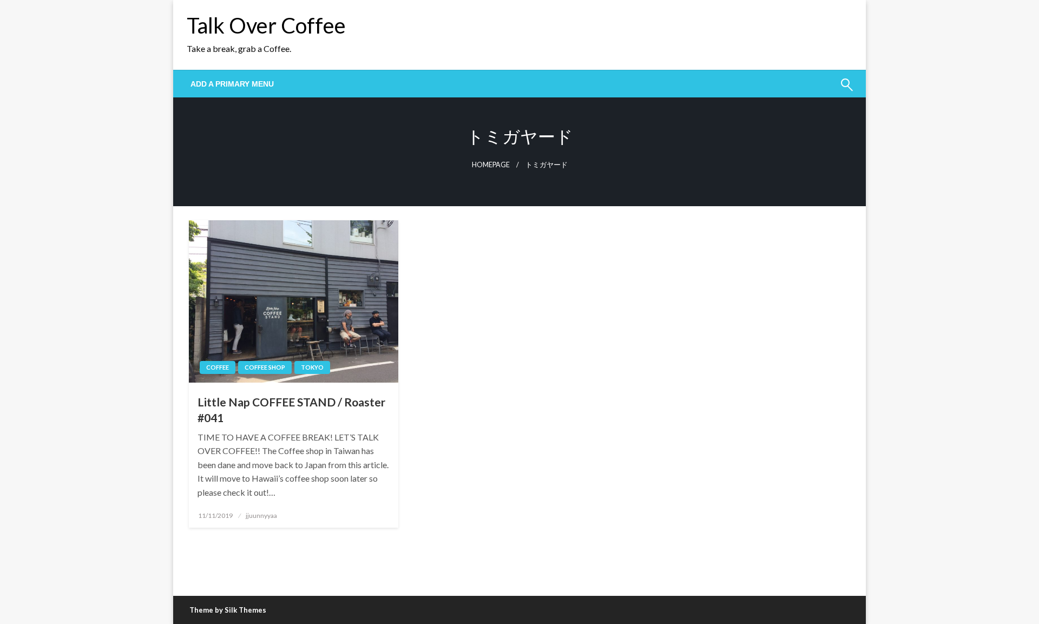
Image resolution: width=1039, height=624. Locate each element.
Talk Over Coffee (266, 25)
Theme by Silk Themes (227, 610)
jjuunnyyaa (261, 515)
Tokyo (312, 367)
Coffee (217, 367)
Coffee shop (265, 367)
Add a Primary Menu (232, 84)
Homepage (491, 165)
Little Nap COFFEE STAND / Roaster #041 (291, 409)
